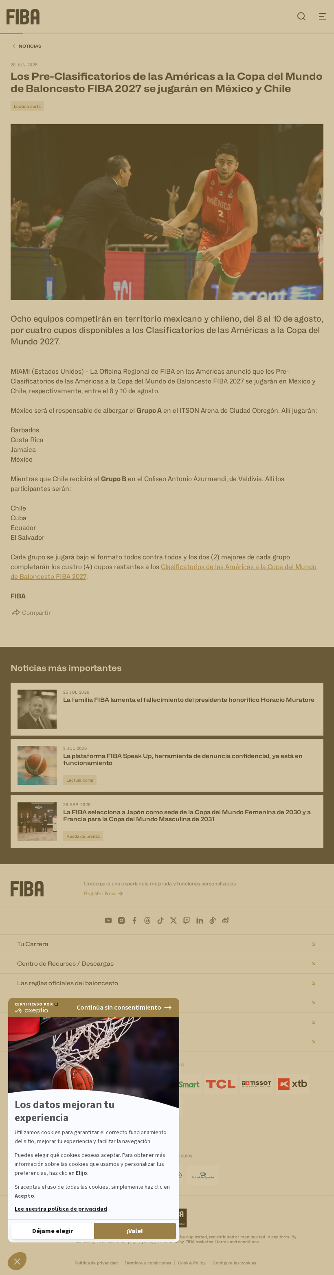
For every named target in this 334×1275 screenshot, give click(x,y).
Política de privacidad (96, 1262)
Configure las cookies (234, 1262)
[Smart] (185, 1084)
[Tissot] (256, 1084)
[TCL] (220, 1084)
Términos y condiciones (148, 1262)
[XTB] (292, 1084)
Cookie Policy (192, 1262)
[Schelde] (203, 1175)
